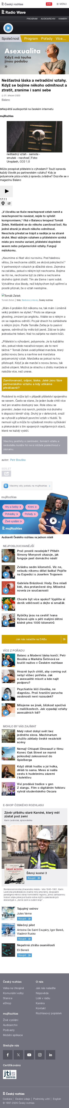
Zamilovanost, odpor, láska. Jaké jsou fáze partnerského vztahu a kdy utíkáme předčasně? (32, 384)
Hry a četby (11, 506)
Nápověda (42, 993)
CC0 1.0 (25, 161)
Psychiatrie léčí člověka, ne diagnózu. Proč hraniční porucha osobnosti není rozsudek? (40, 692)
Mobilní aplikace (13, 1035)
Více (61, 39)
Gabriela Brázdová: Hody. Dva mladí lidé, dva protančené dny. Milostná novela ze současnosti (42, 586)
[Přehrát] (6, 191)
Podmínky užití (41, 1099)
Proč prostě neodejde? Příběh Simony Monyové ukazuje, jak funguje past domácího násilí (38, 554)
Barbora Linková (30, 300)
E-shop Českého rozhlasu (23, 805)
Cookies (7, 1099)
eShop (7, 1003)
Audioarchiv (48, 19)
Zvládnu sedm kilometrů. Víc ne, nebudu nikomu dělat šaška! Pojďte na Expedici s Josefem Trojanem (42, 570)
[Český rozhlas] (12, 4)
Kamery (63, 19)
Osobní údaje (22, 1099)
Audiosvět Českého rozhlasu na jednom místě (27, 537)
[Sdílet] (9, 203)
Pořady (46, 39)
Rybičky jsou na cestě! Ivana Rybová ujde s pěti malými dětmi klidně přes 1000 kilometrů (40, 619)
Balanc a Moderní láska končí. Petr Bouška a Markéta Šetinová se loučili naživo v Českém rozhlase (41, 659)
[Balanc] (34, 58)
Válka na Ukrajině (13, 988)
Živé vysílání (12, 521)
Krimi (31, 506)
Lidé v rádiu (43, 998)
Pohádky (10, 514)
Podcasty (9, 1030)
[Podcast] (3, 203)
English (57, 1099)
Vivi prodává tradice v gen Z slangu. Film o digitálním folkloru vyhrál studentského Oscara (41, 787)
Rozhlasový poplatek (49, 1013)
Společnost (10, 39)
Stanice (7, 998)
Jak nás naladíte (46, 988)
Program (32, 19)
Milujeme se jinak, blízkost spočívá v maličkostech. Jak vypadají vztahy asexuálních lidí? (42, 709)
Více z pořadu (14, 650)
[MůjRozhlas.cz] (6, 116)
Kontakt (41, 1008)
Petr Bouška (17, 460)
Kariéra (40, 1003)
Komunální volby (13, 993)
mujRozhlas (9, 497)
